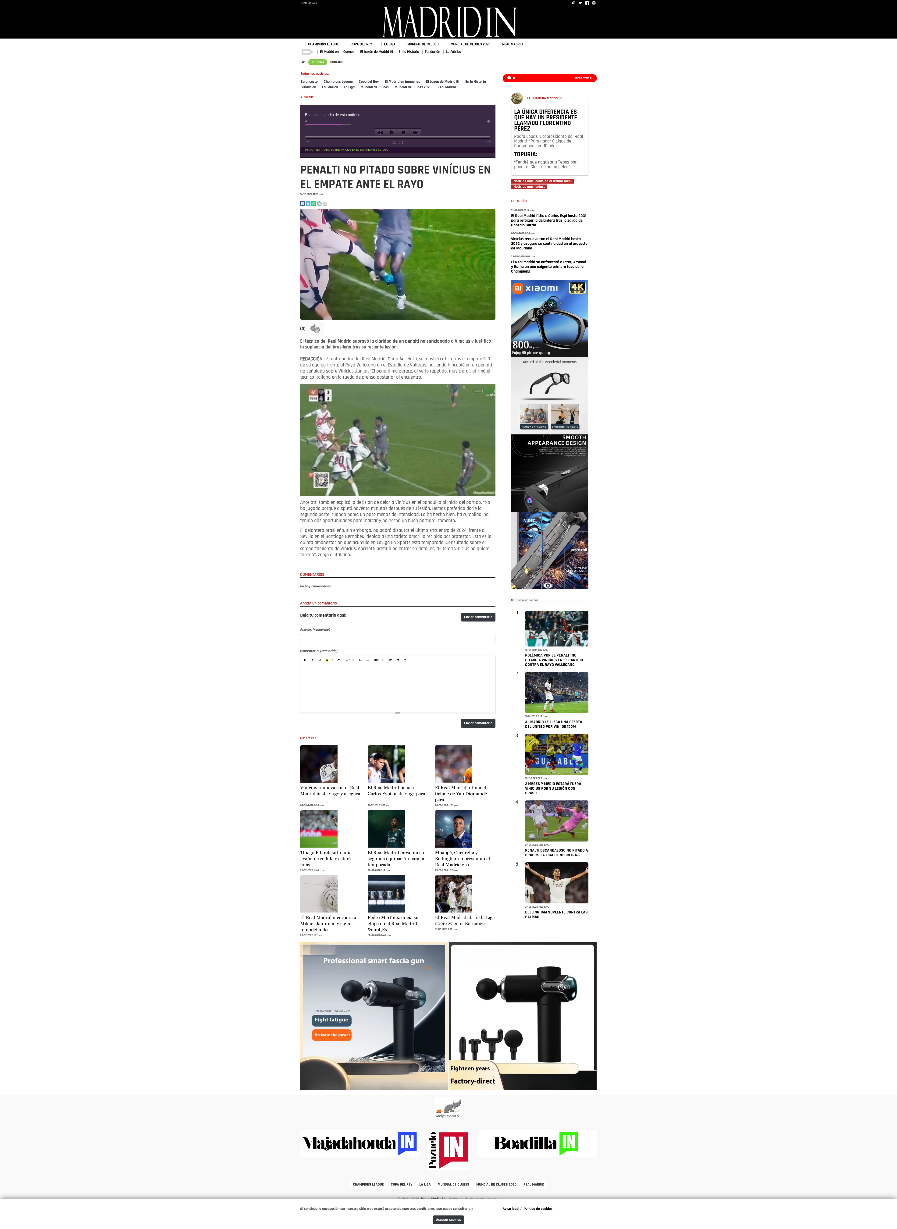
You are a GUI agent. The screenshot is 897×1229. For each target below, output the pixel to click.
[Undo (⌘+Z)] (390, 660)
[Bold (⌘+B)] (305, 660)
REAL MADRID (512, 44)
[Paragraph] (350, 660)
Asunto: (315, 630)
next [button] (415, 133)
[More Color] (332, 660)
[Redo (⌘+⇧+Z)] (398, 660)
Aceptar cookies (448, 1220)
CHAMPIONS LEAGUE (323, 44)
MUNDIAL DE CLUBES (423, 44)
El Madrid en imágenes (337, 52)
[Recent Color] (327, 660)
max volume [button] (489, 121)
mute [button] (307, 121)
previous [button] (380, 133)
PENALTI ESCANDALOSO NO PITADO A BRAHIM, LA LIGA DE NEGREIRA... (556, 853)
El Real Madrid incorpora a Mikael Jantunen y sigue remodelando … (328, 923)
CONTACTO (337, 62)
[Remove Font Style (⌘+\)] (338, 660)
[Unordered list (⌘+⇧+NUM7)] (367, 660)
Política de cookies (538, 1209)
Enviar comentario (478, 617)
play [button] (392, 133)
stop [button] (403, 133)
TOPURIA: (525, 155)
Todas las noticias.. (315, 74)
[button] (315, 329)
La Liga (349, 87)
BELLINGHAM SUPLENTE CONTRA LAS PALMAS (556, 914)
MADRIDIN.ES (309, 2)
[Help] (405, 660)
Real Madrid (447, 87)
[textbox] (397, 688)
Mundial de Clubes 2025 (413, 87)
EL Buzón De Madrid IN (544, 98)
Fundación (432, 52)
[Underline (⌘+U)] (320, 660)
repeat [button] (394, 142)
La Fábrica (453, 52)
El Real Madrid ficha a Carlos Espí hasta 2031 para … (396, 794)
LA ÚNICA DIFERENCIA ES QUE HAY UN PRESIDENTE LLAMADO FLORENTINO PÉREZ (545, 121)
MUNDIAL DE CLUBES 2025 (470, 44)
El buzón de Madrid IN (376, 52)
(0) (303, 329)
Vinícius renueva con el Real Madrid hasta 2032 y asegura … (330, 794)
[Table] (379, 660)
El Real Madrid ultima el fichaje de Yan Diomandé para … (461, 794)
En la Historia (409, 52)
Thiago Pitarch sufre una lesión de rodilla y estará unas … (326, 858)
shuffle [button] (401, 142)
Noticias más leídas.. (529, 187)
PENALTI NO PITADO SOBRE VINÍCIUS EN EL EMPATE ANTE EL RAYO (346, 149)
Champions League (338, 82)
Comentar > (583, 78)
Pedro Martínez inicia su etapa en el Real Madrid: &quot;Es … (393, 923)
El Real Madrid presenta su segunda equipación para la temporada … (396, 858)
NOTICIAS (318, 62)
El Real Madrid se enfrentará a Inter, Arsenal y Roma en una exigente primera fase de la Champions (548, 267)
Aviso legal (511, 1209)
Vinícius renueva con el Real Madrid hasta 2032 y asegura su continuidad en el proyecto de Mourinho (549, 244)
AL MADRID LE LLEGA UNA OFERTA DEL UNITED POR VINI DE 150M (553, 724)
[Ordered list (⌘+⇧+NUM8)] (360, 660)
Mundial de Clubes (375, 87)
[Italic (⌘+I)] (312, 660)
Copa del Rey (369, 82)
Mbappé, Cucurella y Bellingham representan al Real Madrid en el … (462, 858)
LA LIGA (389, 44)
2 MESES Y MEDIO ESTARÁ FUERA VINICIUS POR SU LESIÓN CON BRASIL (553, 789)
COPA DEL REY (361, 44)
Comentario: (318, 651)
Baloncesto (309, 82)
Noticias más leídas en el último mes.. (543, 181)
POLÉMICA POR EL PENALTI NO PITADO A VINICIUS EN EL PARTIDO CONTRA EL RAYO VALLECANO (554, 660)
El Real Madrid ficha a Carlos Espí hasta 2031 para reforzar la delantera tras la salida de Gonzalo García (548, 220)
